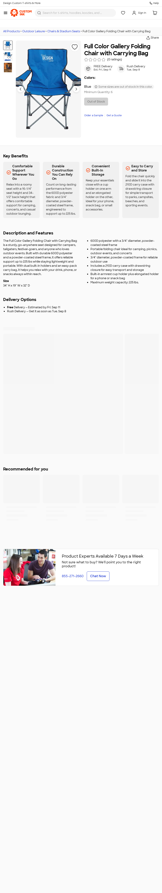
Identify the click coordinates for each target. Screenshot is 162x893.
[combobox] (75, 13)
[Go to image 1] (8, 45)
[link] (21, 13)
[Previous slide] (20, 89)
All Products (11, 31)
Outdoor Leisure (33, 31)
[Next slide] (76, 89)
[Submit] (39, 13)
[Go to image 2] (8, 56)
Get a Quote (114, 115)
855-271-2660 (73, 576)
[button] (74, 47)
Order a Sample (93, 115)
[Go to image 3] (8, 67)
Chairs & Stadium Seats (63, 31)
